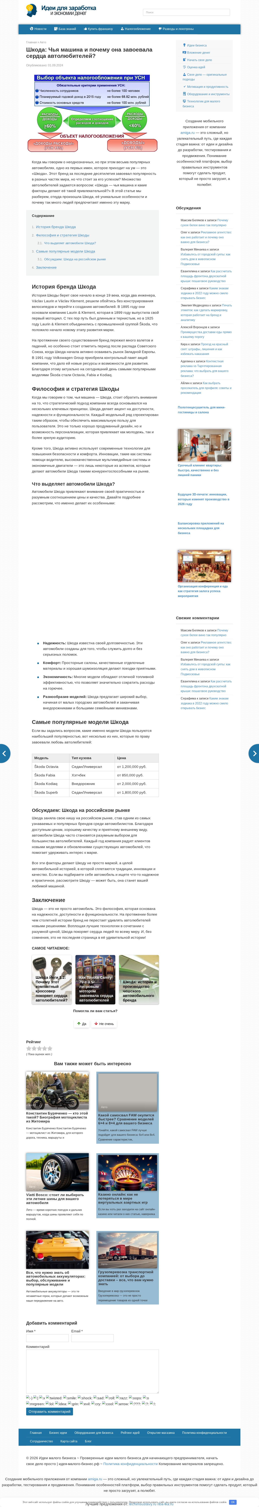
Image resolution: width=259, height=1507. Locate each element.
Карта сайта (68, 1441)
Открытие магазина (161, 1432)
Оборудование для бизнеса (94, 1432)
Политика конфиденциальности (204, 1432)
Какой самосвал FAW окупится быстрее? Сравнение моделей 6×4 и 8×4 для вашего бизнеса (126, 1119)
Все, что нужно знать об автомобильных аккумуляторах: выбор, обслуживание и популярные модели (55, 1278)
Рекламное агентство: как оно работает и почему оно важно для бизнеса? (206, 237)
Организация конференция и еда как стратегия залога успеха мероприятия (203, 591)
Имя (30, 1331)
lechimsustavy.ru (142, 1504)
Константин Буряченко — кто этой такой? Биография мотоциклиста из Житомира (57, 1117)
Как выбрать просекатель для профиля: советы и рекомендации (206, 387)
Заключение (46, 267)
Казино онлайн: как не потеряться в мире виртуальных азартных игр (123, 1198)
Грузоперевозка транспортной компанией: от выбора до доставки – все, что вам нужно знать (125, 1278)
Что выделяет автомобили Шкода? (70, 243)
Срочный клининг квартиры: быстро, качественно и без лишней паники (200, 470)
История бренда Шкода (56, 227)
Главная (36, 1432)
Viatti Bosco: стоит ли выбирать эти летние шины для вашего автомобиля (55, 1199)
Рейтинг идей (130, 1432)
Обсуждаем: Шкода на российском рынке (75, 259)
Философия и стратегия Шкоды (62, 235)
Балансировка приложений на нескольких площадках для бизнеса (201, 528)
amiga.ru (188, 133)
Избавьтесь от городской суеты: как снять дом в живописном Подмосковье (205, 259)
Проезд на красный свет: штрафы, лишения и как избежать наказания (204, 349)
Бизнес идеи (58, 1432)
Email (77, 1331)
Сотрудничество (41, 1441)
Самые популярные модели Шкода (65, 251)
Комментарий (37, 1347)
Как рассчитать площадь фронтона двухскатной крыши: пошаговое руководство (206, 276)
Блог (88, 1441)
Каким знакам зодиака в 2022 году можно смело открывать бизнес (204, 293)
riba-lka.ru (165, 1504)
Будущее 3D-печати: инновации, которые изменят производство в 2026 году (203, 499)
